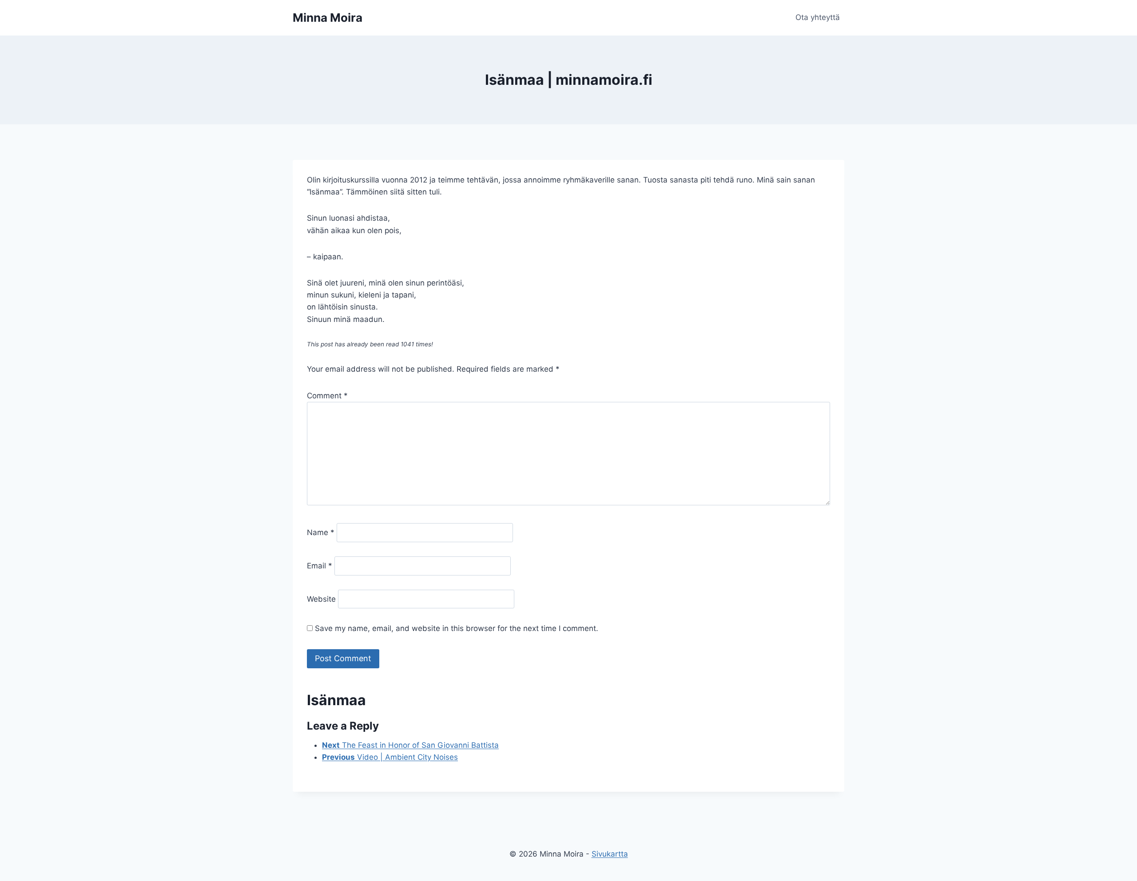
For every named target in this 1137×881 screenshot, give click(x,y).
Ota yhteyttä (817, 17)
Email (319, 565)
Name (320, 532)
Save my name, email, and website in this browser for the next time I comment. (456, 628)
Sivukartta (610, 853)
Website (321, 598)
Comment (327, 395)
